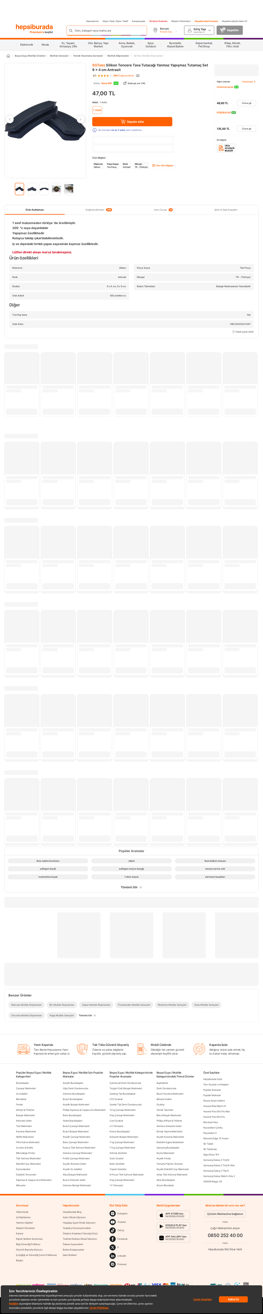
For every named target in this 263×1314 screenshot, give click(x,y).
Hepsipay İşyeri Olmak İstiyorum (79, 1222)
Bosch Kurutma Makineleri (170, 1093)
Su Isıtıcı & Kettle (24, 1147)
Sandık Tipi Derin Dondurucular (126, 1104)
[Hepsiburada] (34, 27)
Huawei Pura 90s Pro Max (216, 1111)
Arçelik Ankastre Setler (74, 1163)
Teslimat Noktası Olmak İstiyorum (80, 1238)
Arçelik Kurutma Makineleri (170, 1136)
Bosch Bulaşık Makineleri (76, 1131)
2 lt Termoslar (116, 1126)
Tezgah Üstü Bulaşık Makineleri (126, 1088)
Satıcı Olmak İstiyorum (74, 1217)
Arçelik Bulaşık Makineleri (76, 1104)
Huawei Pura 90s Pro (214, 1116)
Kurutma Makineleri (26, 1131)
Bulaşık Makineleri (25, 1115)
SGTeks (98, 65)
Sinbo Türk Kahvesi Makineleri (172, 1174)
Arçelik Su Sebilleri (72, 1169)
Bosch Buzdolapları (73, 1099)
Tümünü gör (247, 81)
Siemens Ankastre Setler (169, 1126)
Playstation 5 (210, 1133)
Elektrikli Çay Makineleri (28, 1163)
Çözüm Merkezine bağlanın (225, 1213)
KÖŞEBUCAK (224, 112)
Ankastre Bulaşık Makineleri (124, 1136)
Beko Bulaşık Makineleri (169, 1115)
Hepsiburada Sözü (212, 1079)
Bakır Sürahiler (117, 1163)
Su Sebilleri (21, 1093)
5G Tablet (208, 1143)
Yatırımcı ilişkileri (24, 1222)
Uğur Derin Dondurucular (75, 1088)
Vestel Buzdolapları (72, 1120)
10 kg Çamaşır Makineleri (123, 1109)
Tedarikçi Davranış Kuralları (77, 1228)
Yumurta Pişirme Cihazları (170, 1163)
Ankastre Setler (24, 1120)
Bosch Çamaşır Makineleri (76, 1126)
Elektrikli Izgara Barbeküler (170, 1142)
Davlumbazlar (23, 1169)
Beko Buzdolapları (72, 1115)
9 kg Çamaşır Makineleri (122, 1115)
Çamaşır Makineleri (26, 1088)
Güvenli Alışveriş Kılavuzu (29, 1249)
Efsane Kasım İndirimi (214, 1100)
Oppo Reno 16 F (211, 1154)
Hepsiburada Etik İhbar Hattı (225, 1249)
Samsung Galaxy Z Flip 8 (216, 1170)
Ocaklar (161, 1104)
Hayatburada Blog (72, 1211)
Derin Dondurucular (167, 1088)
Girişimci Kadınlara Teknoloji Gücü (80, 1233)
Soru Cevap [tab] (163, 209)
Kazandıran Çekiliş (213, 1127)
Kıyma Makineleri (165, 1153)
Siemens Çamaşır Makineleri (77, 1153)
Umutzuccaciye (225, 86)
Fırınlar (19, 1104)
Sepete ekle (135, 122)
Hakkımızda (22, 1211)
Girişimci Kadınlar (158, 21)
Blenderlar (21, 1099)
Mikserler (20, 1185)
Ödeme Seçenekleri (73, 1244)
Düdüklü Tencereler (26, 1174)
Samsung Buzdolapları (168, 1147)
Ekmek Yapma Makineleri (169, 1131)
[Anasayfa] (8, 55)
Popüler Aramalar (212, 1089)
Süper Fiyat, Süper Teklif (115, 21)
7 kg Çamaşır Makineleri (122, 1142)
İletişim (19, 1260)
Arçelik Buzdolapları (73, 1082)
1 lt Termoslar (116, 1185)
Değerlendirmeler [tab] (98, 209)
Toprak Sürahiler (118, 1169)
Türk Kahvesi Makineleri (28, 1158)
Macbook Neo (210, 1122)
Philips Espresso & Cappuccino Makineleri (84, 1109)
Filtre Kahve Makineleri (27, 1142)
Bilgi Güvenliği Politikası (28, 1244)
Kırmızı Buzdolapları (120, 1131)
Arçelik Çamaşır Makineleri (76, 1136)
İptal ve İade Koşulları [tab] (225, 209)
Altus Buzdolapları (166, 1180)
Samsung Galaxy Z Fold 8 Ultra (219, 1165)
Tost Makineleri (24, 1126)
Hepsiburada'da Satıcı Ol (234, 21)
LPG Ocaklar (116, 1099)
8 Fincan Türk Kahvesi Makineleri (126, 1174)
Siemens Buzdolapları (74, 1093)
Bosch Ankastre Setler (74, 1180)
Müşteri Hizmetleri (181, 21)
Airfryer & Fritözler (25, 1109)
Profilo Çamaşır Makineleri (76, 1158)
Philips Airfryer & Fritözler (169, 1120)
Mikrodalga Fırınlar (25, 1153)
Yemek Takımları (165, 1109)
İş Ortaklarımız (23, 1217)
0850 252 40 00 (225, 1235)
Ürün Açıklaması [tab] (35, 209)
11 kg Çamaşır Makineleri (122, 1147)
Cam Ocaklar (116, 1120)
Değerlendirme (123, 75)
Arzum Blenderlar (165, 1185)
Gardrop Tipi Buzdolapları (123, 1093)
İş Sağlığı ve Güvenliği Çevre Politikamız (36, 1255)
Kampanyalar (138, 21)
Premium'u (37, 32)
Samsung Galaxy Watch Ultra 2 (219, 1176)
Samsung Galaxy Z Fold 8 (216, 1159)
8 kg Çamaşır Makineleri (122, 1180)
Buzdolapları (22, 1082)
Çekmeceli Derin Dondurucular (125, 1082)
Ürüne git (246, 103)
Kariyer (19, 1233)
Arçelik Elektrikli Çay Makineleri (173, 1169)
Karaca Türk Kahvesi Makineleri (79, 1147)
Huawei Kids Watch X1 (214, 1106)
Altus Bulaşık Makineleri (75, 1174)
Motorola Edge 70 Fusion (216, 1138)
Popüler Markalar (212, 1095)
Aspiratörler (162, 1082)
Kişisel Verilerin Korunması (29, 1238)
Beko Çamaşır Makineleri (75, 1142)
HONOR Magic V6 (212, 1181)
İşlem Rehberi (69, 1255)
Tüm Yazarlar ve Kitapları (216, 1084)
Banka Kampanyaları (73, 1249)
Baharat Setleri (164, 1099)
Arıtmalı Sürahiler (118, 1153)
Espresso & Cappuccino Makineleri (33, 1180)
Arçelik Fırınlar (164, 1158)
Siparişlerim (92, 21)
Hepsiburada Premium (206, 21)
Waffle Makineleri (25, 1136)
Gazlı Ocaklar (116, 1158)
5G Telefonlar (210, 1149)
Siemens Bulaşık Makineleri (77, 1185)
